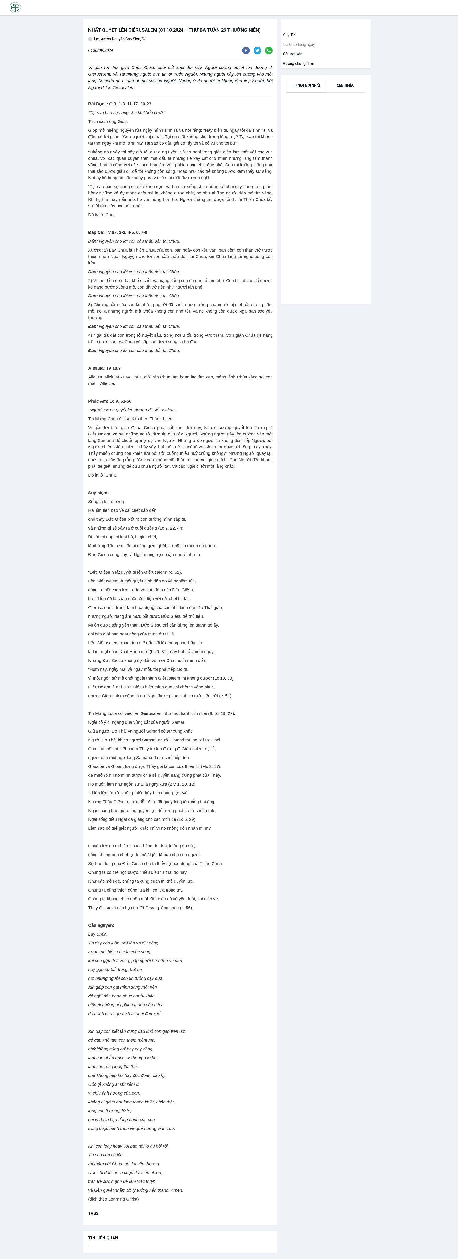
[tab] (306, 85)
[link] (288, 35)
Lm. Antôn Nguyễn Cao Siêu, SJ (120, 39)
